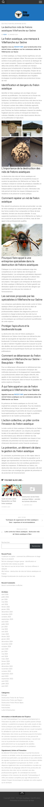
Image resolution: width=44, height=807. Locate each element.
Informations (6, 705)
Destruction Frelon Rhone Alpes (14, 23)
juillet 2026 (5, 597)
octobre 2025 (6, 617)
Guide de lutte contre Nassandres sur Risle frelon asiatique (9, 501)
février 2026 (6, 607)
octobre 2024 (6, 646)
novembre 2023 (7, 669)
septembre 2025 (7, 619)
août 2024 (5, 649)
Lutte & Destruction (8, 710)
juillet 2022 (5, 684)
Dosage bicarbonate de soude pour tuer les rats (18, 576)
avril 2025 (5, 632)
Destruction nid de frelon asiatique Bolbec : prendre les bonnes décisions (31, 499)
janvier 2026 (6, 609)
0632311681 (18, 47)
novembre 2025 (7, 614)
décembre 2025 (7, 612)
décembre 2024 (7, 641)
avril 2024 (5, 656)
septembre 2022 (7, 679)
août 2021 (5, 686)
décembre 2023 (7, 666)
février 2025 (6, 636)
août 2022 (5, 681)
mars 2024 (5, 659)
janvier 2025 (6, 639)
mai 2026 (5, 602)
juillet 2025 (5, 624)
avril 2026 (5, 604)
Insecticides (6, 708)
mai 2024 (5, 654)
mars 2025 (5, 634)
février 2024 (6, 661)
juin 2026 (4, 599)
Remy (5, 34)
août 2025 (5, 622)
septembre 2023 (7, 674)
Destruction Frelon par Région (12, 700)
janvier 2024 (6, 664)
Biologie (4, 695)
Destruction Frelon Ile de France (13, 698)
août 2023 (5, 676)
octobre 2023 (6, 671)
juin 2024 (4, 651)
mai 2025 (5, 629)
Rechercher (6, 542)
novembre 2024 (7, 644)
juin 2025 (4, 627)
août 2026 (5, 594)
